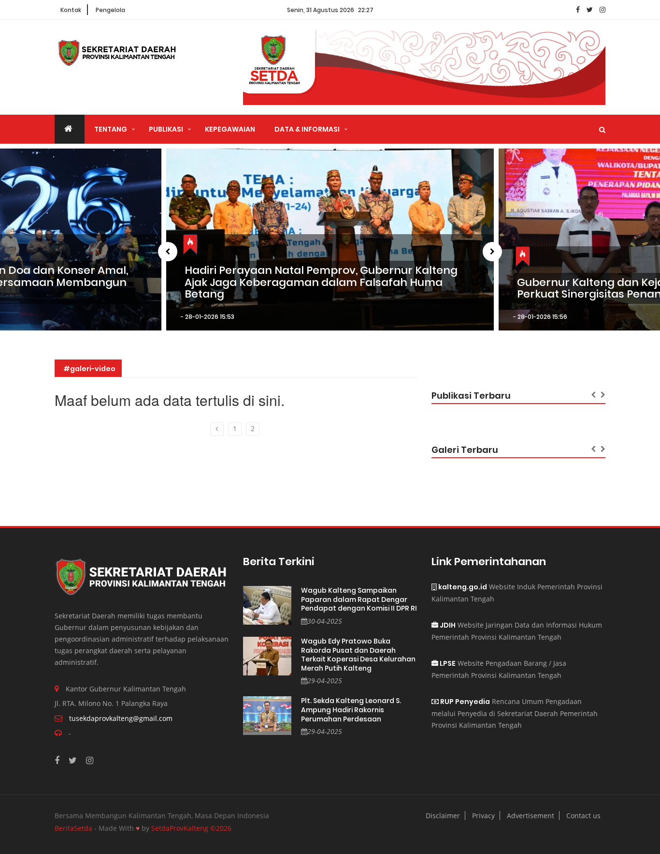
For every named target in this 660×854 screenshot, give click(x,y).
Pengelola (110, 10)
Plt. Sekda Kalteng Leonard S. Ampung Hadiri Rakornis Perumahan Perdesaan (351, 709)
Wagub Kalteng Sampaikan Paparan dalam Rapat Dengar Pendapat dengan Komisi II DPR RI (359, 599)
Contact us (583, 815)
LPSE (447, 663)
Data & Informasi (307, 129)
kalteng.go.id (462, 587)
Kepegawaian (230, 129)
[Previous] (217, 429)
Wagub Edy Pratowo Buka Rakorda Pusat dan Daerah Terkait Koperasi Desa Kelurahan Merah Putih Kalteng (358, 655)
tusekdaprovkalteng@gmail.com (120, 718)
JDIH (447, 625)
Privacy (483, 815)
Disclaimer (443, 815)
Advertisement (530, 815)
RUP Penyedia (464, 701)
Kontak (70, 10)
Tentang (110, 129)
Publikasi (166, 129)
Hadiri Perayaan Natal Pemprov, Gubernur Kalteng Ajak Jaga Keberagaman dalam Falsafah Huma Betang (321, 282)
